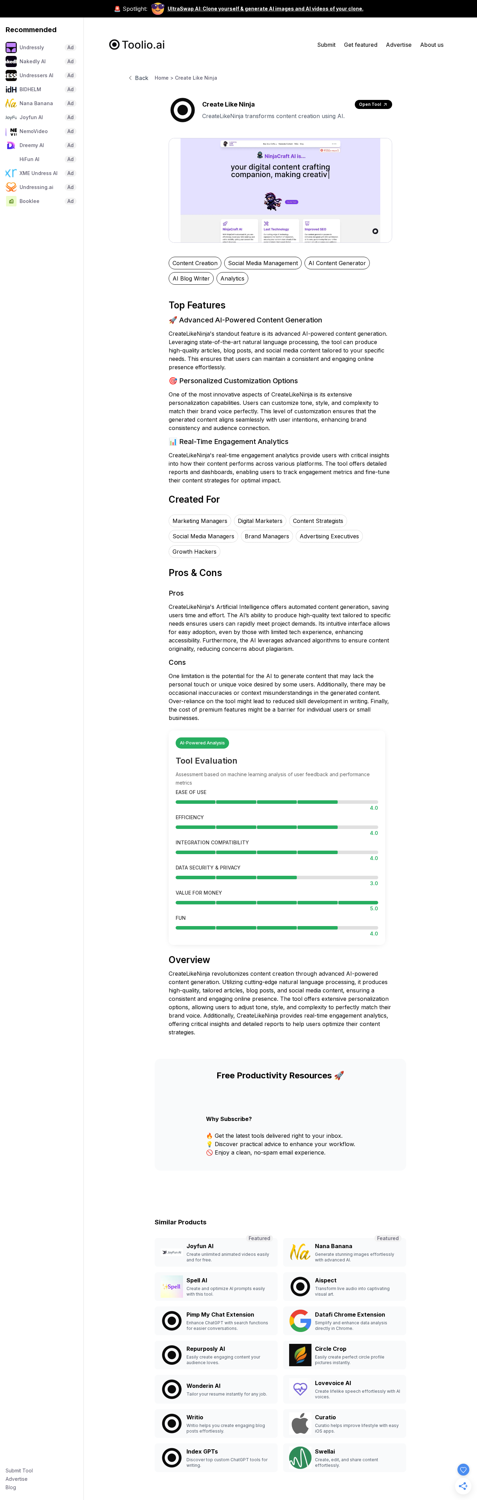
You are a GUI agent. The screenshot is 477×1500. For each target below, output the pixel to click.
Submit (326, 44)
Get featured (360, 44)
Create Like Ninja (196, 78)
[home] (137, 44)
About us (431, 44)
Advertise (17, 1479)
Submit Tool (19, 1470)
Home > (164, 78)
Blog (11, 1487)
